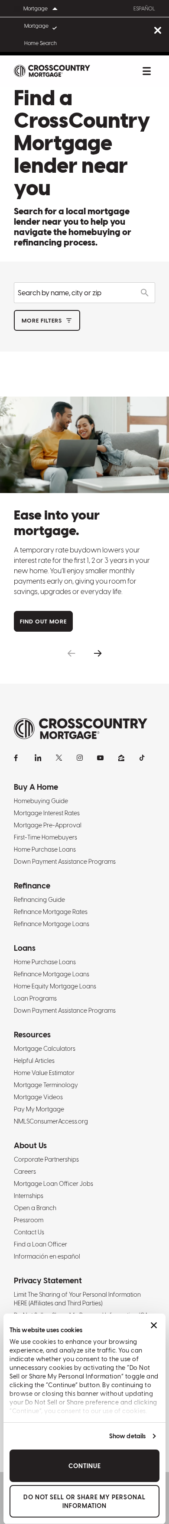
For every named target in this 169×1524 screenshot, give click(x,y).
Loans (25, 948)
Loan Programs (35, 998)
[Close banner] (154, 1325)
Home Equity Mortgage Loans (55, 986)
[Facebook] (17, 757)
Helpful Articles (34, 1060)
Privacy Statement (48, 1280)
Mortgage (36, 26)
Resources (32, 1034)
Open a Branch (35, 1207)
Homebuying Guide (41, 801)
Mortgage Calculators (44, 1048)
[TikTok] (142, 757)
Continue (84, 1466)
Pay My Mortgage (39, 1109)
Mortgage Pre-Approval (47, 825)
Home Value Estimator (44, 1072)
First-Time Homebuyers (45, 837)
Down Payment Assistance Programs (65, 861)
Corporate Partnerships (46, 1159)
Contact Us (29, 1232)
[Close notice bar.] (157, 31)
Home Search (40, 43)
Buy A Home (36, 786)
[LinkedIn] (38, 757)
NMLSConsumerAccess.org (51, 1121)
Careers (25, 1171)
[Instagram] (79, 757)
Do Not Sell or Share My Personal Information (84, 1501)
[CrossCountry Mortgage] (52, 71)
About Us (30, 1145)
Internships (28, 1195)
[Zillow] (121, 757)
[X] (58, 757)
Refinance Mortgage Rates (51, 911)
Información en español (47, 1256)
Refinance (32, 885)
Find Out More (43, 621)
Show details (127, 1436)
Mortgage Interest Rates (47, 813)
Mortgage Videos (38, 1097)
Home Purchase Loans (45, 849)
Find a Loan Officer (40, 1244)
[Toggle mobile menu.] (146, 71)
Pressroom (28, 1220)
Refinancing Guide (39, 899)
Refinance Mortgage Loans (51, 923)
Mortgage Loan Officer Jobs (53, 1183)
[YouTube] (100, 757)
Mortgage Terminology (46, 1085)
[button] (71, 653)
